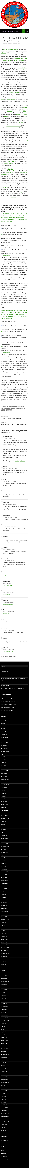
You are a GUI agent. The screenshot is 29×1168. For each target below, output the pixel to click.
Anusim (17, 92)
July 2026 (3, 723)
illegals (9, 408)
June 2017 (3, 1029)
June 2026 (3, 726)
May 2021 (3, 897)
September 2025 (5, 751)
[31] (27, 140)
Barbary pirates (10, 161)
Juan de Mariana (22, 68)
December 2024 (5, 776)
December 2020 (5, 911)
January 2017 (4, 1043)
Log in (2, 1150)
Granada (18, 114)
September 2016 (5, 1054)
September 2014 (5, 1121)
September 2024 (5, 785)
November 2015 (5, 1082)
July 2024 (3, 790)
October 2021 (4, 883)
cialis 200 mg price (8, 604)
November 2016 (5, 1048)
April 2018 (3, 1001)
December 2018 (5, 978)
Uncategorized (4, 1140)
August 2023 (4, 821)
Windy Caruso (4, 710)
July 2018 (3, 992)
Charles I (21, 122)
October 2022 (4, 849)
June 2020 (3, 928)
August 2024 (4, 787)
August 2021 (4, 888)
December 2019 (5, 945)
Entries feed (3, 1153)
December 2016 (5, 1046)
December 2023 (5, 810)
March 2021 (4, 902)
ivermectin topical (8, 651)
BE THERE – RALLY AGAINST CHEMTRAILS (11, 417)
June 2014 (3, 1130)
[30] (15, 136)
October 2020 (4, 916)
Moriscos (9, 111)
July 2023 (3, 824)
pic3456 (5, 466)
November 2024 (5, 779)
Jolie (4, 619)
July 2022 (3, 857)
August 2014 (4, 1124)
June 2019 (3, 961)
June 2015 (3, 1096)
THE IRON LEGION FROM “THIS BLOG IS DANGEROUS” (14, 423)
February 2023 (4, 838)
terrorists (9, 410)
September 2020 (5, 919)
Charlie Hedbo (20, 406)
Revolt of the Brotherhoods (13, 126)
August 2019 (4, 956)
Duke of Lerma (13, 170)
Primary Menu (27, 31)
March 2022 (4, 869)
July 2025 (3, 756)
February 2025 (4, 770)
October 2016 (4, 1051)
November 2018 (5, 981)
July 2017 (3, 1026)
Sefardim (10, 92)
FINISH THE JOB (5, 685)
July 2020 (3, 925)
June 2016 (3, 1062)
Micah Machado (5, 704)
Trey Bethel (3, 707)
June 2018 (3, 995)
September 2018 (5, 987)
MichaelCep (6, 559)
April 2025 (3, 765)
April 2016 (3, 1068)
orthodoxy (3, 53)
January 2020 (4, 942)
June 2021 (3, 894)
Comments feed (4, 1156)
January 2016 (4, 1076)
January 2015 (4, 1110)
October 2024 (4, 782)
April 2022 (3, 866)
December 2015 (5, 1079)
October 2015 (4, 1085)
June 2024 (3, 793)
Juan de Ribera (9, 172)
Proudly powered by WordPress (7, 1166)
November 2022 (5, 846)
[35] (15, 185)
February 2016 (4, 1074)
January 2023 (4, 841)
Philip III (10, 169)
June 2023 (3, 827)
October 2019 (4, 950)
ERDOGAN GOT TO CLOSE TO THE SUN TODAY (12, 688)
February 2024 (4, 804)
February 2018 (4, 1006)
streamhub (6, 613)
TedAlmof (5, 536)
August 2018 (4, 989)
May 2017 (3, 1032)
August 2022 (4, 855)
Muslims (22, 408)
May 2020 (3, 930)
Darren (5, 628)
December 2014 (5, 1113)
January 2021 (4, 908)
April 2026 (3, 731)
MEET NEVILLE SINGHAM (7, 676)
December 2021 (5, 877)
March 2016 (4, 1071)
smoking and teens (7, 436)
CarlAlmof (5, 479)
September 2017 (5, 1020)
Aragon (25, 114)
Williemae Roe (4, 701)
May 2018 (3, 998)
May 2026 (3, 728)
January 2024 (4, 807)
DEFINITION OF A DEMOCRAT (8, 683)
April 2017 (3, 1034)
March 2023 (4, 835)
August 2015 (4, 1091)
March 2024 (4, 801)
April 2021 (3, 900)
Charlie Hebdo (11, 406)
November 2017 (5, 1015)
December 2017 (5, 1012)
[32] (13, 155)
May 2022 (3, 863)
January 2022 (4, 874)
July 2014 (3, 1127)
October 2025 (4, 748)
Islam (24, 111)
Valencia (6, 116)
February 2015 (4, 1107)
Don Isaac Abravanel (22, 69)
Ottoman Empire (10, 99)
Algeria (4, 406)
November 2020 (5, 914)
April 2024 (3, 799)
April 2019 (3, 967)
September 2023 (5, 818)
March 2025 (4, 768)
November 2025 (5, 745)
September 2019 (5, 953)
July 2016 (3, 1060)
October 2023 (4, 815)
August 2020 (4, 922)
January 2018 (4, 1009)
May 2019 (3, 964)
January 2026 (4, 740)
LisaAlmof (5, 491)
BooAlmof (5, 572)
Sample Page (11, 698)
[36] (21, 192)
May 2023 (3, 829)
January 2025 (4, 773)
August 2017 (4, 1023)
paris (3, 410)
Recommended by (5, 255)
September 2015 (5, 1088)
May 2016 (3, 1065)
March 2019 (4, 970)
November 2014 (5, 1116)
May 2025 (3, 762)
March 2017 (4, 1037)
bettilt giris (6, 502)
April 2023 (3, 832)
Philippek (5, 547)
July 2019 (3, 959)
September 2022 (5, 852)
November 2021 (5, 880)
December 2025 (5, 742)
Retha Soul (3, 698)
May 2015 (3, 1099)
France (3, 408)
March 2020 (4, 936)
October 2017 (4, 1018)
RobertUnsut (6, 525)
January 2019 (4, 975)
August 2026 (4, 720)
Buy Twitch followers (8, 585)
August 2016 (4, 1057)
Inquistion (15, 408)
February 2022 (4, 872)
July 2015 (3, 1093)
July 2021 (3, 891)
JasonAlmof (6, 591)
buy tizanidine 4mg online (10, 576)
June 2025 (3, 759)
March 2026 (4, 734)
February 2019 (4, 973)
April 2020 (3, 933)
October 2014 (4, 1119)
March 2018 (4, 1003)
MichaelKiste (6, 515)
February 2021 (4, 905)
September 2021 (5, 886)
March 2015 (4, 1105)
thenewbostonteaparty (16, 43)
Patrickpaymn (6, 581)
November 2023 (5, 813)
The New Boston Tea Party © (9, 31)
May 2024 (3, 796)
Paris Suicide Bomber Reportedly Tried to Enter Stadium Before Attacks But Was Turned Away (14, 219)
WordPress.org (4, 1159)
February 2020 (4, 939)
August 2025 (4, 754)
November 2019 (5, 947)
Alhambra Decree (19, 60)
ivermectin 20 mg (7, 594)
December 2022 (5, 843)
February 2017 (4, 1040)
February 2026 (4, 737)
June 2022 (3, 860)
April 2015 (3, 1102)
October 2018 (4, 984)
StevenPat (5, 609)
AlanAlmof (5, 600)
